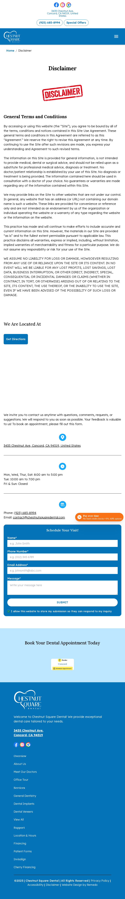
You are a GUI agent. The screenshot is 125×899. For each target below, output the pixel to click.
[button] (56, 4)
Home (10, 50)
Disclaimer (52, 885)
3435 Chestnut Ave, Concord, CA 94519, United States (62, 13)
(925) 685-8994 (25, 513)
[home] (14, 36)
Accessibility (35, 885)
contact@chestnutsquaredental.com (39, 517)
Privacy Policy (100, 880)
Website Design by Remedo (80, 885)
